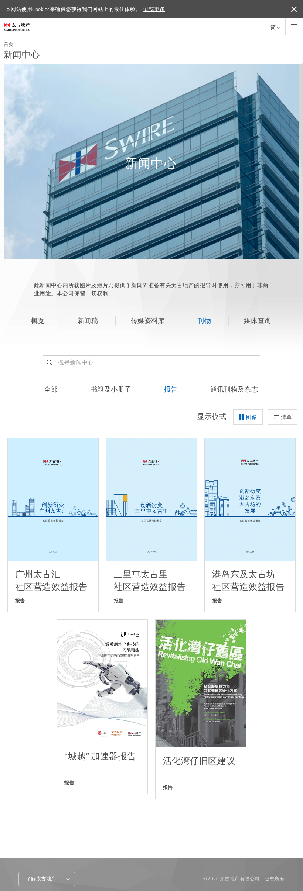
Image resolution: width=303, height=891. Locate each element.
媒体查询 (257, 320)
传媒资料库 (148, 320)
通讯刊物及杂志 (234, 389)
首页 (9, 44)
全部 (51, 389)
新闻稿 (88, 320)
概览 (38, 320)
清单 (286, 417)
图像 (251, 417)
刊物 (204, 320)
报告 (171, 389)
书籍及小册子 (111, 389)
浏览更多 (154, 9)
